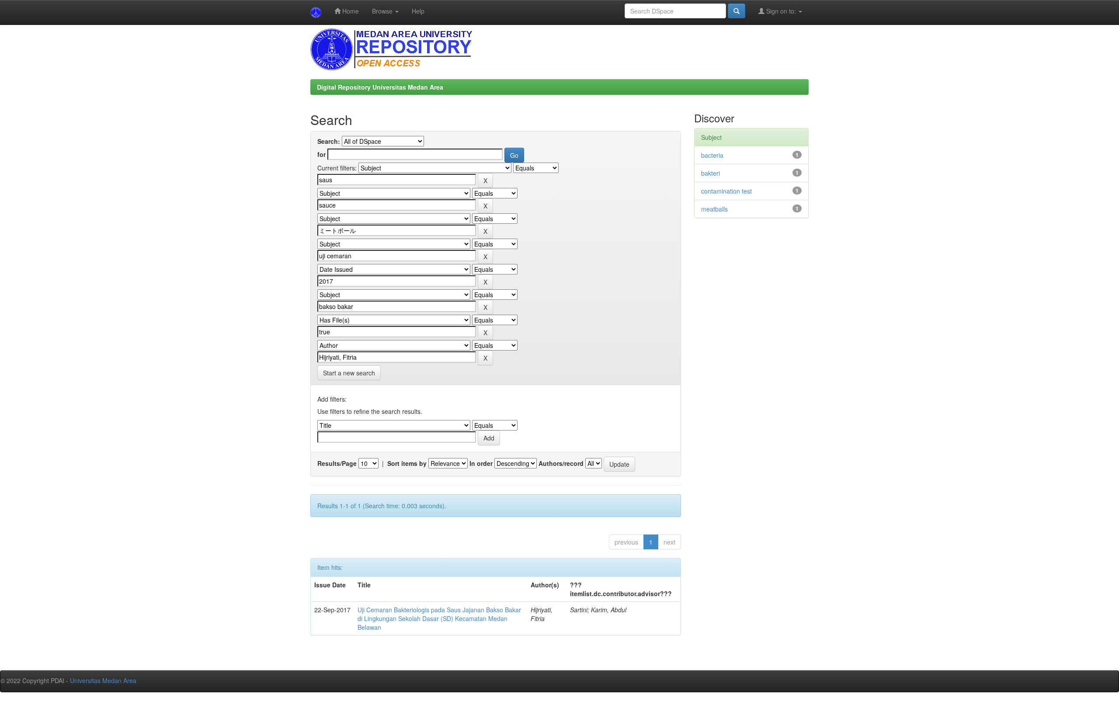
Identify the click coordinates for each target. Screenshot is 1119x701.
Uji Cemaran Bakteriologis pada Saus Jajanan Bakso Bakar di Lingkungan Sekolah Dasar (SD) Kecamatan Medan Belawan (439, 618)
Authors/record (561, 463)
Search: (328, 141)
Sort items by (407, 463)
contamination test (726, 191)
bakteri (710, 173)
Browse (383, 11)
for (321, 154)
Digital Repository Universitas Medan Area (380, 87)
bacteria (712, 155)
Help (418, 11)
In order (481, 463)
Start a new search (349, 372)
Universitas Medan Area (103, 680)
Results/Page (337, 463)
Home (350, 11)
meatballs (714, 209)
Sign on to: (781, 11)
